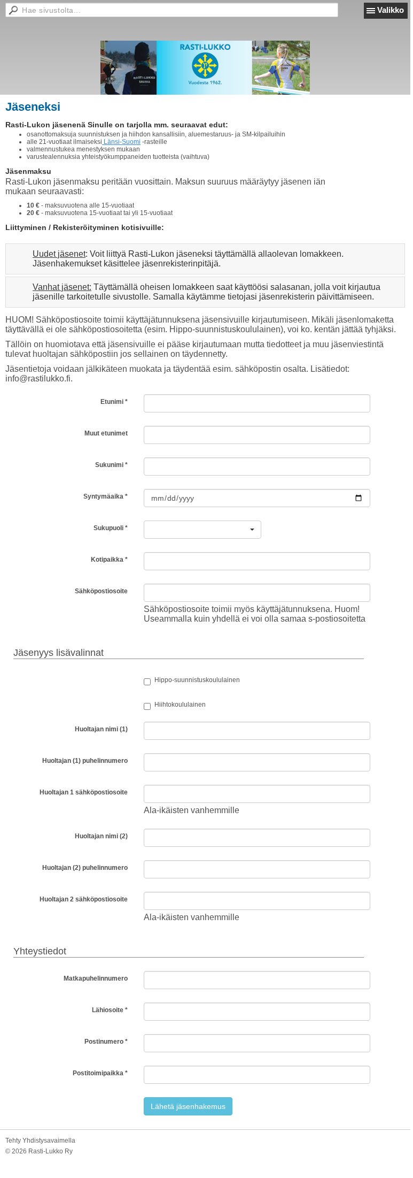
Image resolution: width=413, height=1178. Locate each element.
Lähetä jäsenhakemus (188, 1106)
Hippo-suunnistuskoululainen (197, 680)
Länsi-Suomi (121, 142)
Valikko (390, 9)
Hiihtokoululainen (180, 704)
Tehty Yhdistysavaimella (40, 1140)
